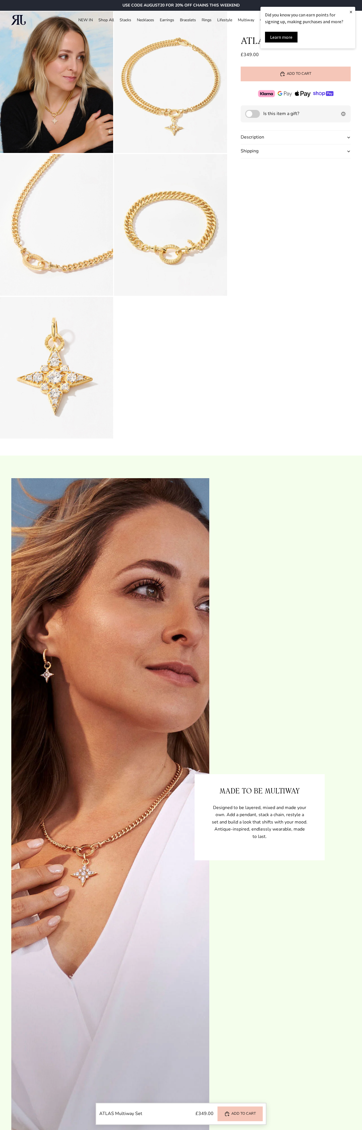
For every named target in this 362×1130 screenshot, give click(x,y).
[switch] (252, 114)
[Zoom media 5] (56, 368)
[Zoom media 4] (170, 225)
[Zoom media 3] (56, 225)
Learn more (281, 37)
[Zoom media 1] (56, 82)
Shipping (249, 151)
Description (252, 137)
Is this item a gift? (281, 113)
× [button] (351, 11)
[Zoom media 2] (170, 82)
